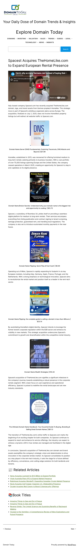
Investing (22, 39)
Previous (8, 529)
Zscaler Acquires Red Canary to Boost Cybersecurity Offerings (34, 486)
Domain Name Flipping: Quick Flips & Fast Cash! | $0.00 (39, 266)
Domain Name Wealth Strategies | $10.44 (39, 372)
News (41, 42)
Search (65, 49)
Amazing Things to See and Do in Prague (26, 501)
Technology (30, 42)
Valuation (33, 39)
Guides (60, 39)
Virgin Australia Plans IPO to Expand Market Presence (31, 479)
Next (72, 529)
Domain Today (8, 545)
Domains (11, 39)
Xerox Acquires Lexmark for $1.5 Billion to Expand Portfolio (33, 476)
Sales (42, 39)
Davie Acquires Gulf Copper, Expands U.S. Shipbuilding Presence (35, 484)
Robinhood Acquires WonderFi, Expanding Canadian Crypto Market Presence (40, 481)
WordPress (72, 545)
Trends (51, 39)
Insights (50, 42)
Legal (68, 39)
